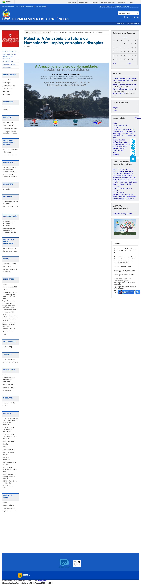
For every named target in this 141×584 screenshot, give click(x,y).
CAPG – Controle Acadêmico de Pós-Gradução (9, 436)
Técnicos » (6, 110)
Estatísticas (6, 406)
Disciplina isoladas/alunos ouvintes (125, 85)
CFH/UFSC (6, 290)
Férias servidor (8, 61)
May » (129, 63)
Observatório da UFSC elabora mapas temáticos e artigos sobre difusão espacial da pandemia (124, 196)
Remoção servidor (9, 64)
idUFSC (5, 447)
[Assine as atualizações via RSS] (138, 17)
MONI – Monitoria (9, 441)
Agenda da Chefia (9, 86)
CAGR (4, 284)
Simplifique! (72, 3)
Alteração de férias (9, 264)
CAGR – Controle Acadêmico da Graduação (8, 429)
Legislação (121, 3)
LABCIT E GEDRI (118, 192)
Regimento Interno (9, 122)
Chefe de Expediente (10, 128)
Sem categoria (44, 32)
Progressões (7, 67)
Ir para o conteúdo (7, 6)
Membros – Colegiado (10, 149)
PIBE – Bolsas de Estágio (8, 454)
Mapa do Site (127, 6)
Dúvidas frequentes (9, 51)
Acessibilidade (104, 6)
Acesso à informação (108, 3)
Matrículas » (7, 267)
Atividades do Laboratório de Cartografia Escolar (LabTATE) (123, 174)
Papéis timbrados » (9, 511)
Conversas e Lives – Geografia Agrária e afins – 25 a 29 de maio (10, 296)
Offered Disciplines (9, 248)
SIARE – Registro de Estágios (9, 463)
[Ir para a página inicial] (26, 32)
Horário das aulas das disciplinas (10, 203)
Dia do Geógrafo (119, 93)
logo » (5, 502)
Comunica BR (83, 3)
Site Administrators (133, 24)
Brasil (8, 2)
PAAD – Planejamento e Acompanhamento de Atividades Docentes (10, 421)
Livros (115, 111)
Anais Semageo (8, 347)
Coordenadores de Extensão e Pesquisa (10, 132)
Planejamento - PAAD (10, 251)
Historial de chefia (9, 403)
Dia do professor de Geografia (123, 89)
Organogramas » (9, 508)
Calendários (7, 152)
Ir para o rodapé (41, 6)
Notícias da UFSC (8, 312)
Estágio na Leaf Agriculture (122, 213)
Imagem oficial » (8, 505)
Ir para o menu (19, 6)
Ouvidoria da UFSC (9, 328)
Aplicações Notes (8, 450)
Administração (8, 88)
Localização (7, 83)
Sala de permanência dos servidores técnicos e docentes (10, 169)
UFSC (4, 334)
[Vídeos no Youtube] (131, 17)
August (124, 38)
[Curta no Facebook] (124, 17)
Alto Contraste (116, 6)
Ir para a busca (30, 6)
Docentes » (6, 107)
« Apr (114, 63)
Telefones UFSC (8, 331)
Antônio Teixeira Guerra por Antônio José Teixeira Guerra (123, 170)
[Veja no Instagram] (134, 17)
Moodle (5, 444)
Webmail (116, 155)
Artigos (115, 108)
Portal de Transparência (7, 458)
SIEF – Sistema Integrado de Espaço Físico (10, 469)
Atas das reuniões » (9, 155)
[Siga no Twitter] (128, 17)
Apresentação (7, 80)
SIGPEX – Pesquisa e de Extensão (10, 482)
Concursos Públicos (9, 359)
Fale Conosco (7, 94)
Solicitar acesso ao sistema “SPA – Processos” (9, 56)
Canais (131, 3)
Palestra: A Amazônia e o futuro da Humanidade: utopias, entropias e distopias (77, 32)
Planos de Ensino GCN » (10, 208)
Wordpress (42, 581)
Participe (95, 3)
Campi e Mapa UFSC (10, 287)
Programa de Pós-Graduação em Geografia (9, 223)
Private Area (120, 24)
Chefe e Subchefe (9, 125)
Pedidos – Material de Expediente (10, 270)
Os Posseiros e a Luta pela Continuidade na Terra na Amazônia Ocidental (10, 318)
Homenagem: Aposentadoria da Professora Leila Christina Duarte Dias (10, 306)
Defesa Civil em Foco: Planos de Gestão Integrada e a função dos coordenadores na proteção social (125, 180)
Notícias (33, 32)
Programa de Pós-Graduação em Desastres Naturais (9, 230)
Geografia (6, 189)
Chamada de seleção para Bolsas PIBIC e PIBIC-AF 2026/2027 (124, 79)
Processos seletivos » (10, 362)
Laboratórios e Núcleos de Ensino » (10, 175)
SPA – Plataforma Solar (9, 487)
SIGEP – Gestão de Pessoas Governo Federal (9, 476)
